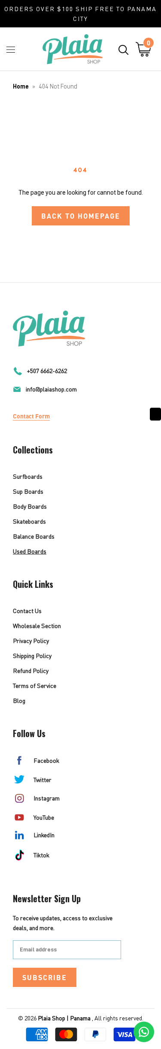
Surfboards (28, 476)
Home (21, 86)
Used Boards (29, 551)
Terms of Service (34, 685)
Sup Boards (28, 491)
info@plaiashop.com (51, 389)
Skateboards (29, 521)
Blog (19, 700)
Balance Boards (34, 536)
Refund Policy (31, 670)
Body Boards (30, 506)
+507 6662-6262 (47, 370)
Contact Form (31, 416)
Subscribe (44, 977)
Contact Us (27, 610)
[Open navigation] (10, 49)
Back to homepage (80, 215)
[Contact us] (144, 1032)
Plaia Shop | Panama (64, 1018)
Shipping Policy (32, 655)
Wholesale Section (37, 625)
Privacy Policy (31, 640)
